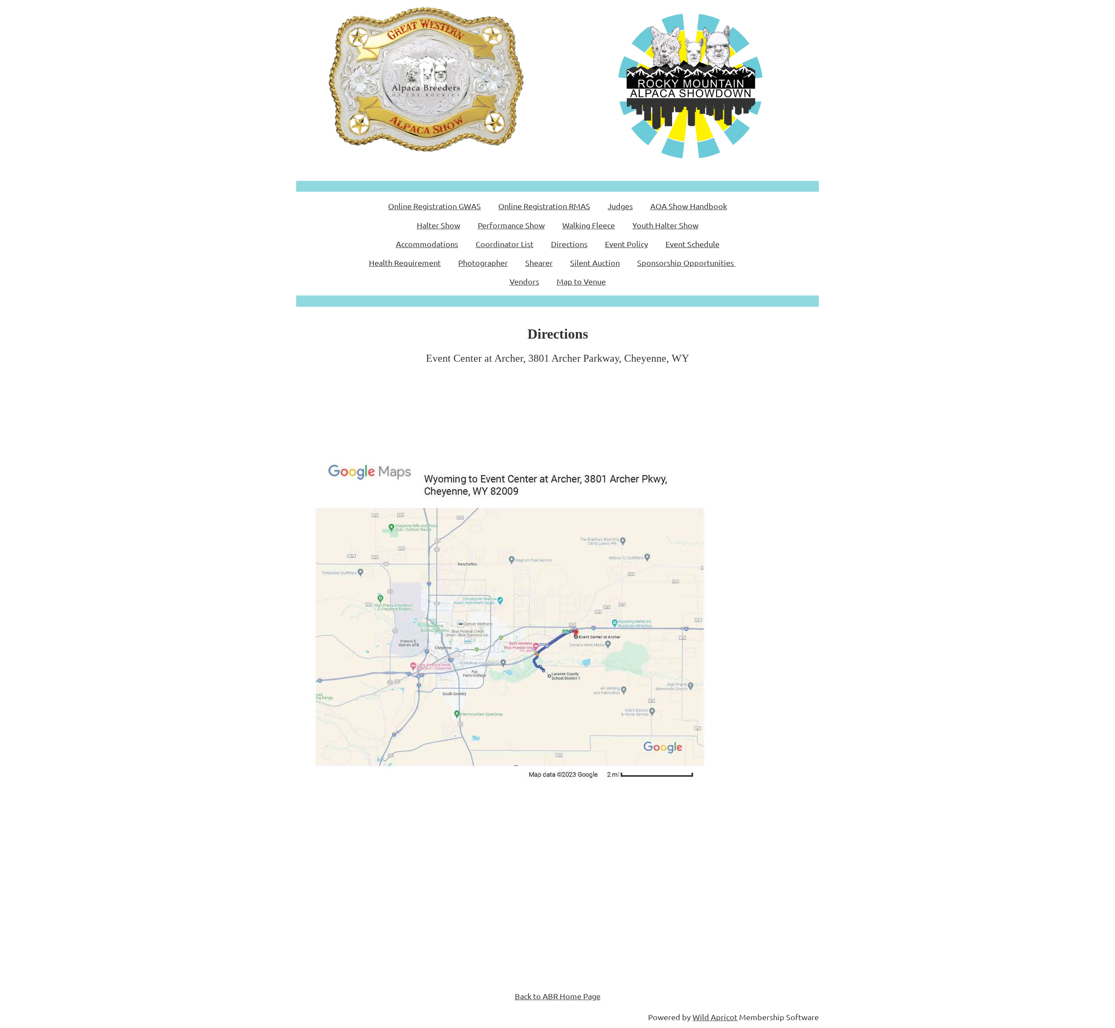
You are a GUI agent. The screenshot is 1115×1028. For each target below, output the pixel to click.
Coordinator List (505, 243)
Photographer (483, 262)
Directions (569, 243)
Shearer (539, 262)
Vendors (524, 281)
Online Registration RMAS (544, 205)
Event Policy (626, 243)
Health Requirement (405, 262)
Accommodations (427, 243)
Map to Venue (581, 281)
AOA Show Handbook (688, 205)
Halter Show (438, 225)
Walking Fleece (588, 225)
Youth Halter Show (665, 225)
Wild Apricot (715, 1016)
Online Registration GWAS (434, 205)
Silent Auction (595, 262)
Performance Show (511, 225)
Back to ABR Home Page (558, 996)
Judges (620, 205)
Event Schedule (693, 243)
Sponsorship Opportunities (685, 262)
